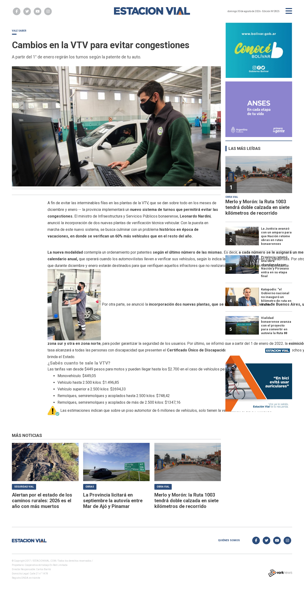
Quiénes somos (229, 540)
